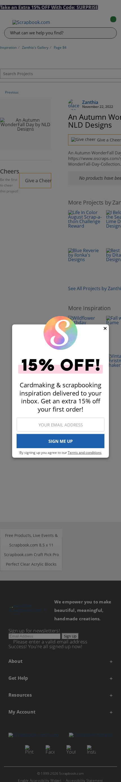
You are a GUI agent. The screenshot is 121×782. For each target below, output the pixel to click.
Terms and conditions (85, 452)
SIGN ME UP (60, 441)
